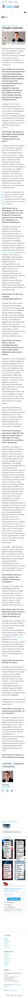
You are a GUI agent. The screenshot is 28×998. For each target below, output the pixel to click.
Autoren (6, 965)
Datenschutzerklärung (15, 910)
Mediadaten (7, 955)
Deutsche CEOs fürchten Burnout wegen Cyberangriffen (20, 871)
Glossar (6, 956)
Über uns (6, 940)
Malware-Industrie (17, 637)
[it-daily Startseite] (13, 6)
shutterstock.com (12, 990)
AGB (5, 943)
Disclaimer (7, 947)
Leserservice (7, 958)
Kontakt (6, 938)
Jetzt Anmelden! (14, 899)
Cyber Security (19, 763)
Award (5, 960)
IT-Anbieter (7, 963)
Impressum (7, 945)
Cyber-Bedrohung (9, 766)
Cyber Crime (7, 763)
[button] (5, 17)
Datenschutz (7, 942)
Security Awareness (8, 252)
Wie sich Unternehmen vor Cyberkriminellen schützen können (7, 871)
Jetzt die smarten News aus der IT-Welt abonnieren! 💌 (13, 889)
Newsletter (7, 961)
